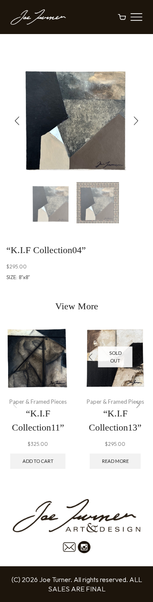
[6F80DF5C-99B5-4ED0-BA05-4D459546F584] (97, 203)
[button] (17, 121)
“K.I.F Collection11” (38, 420)
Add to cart (38, 461)
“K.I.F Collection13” (115, 420)
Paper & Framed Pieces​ (38, 401)
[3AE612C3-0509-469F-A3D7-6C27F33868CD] (51, 203)
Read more (115, 461)
